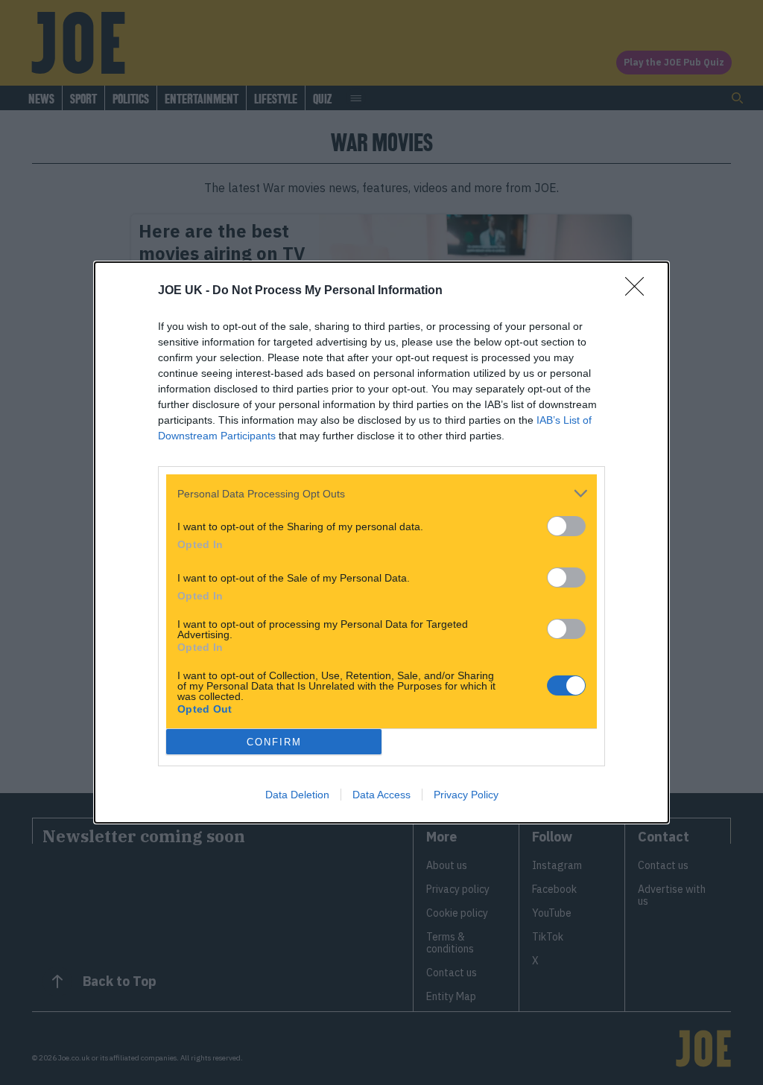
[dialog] (381, 542)
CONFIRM (274, 742)
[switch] (566, 526)
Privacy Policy (466, 795)
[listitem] (381, 493)
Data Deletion (297, 795)
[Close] (639, 291)
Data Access (381, 795)
